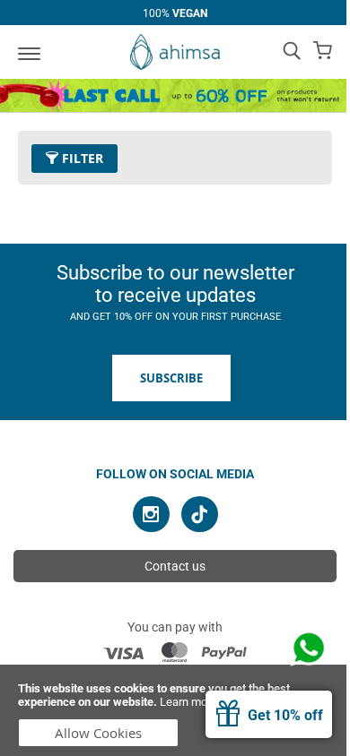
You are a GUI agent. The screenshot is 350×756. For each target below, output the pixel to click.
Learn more (188, 702)
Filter (80, 158)
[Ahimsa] (175, 52)
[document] (175, 710)
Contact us (175, 566)
